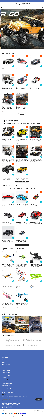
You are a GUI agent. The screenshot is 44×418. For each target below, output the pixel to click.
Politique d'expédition (6, 372)
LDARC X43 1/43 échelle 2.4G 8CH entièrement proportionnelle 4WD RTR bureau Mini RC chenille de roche (22, 140)
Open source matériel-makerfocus (8, 392)
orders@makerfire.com (27, 3)
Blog (2, 390)
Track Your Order (22, 4)
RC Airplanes (4, 355)
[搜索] (43, 7)
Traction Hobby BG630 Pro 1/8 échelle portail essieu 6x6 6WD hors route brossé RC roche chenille (8, 223)
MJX (30, 68)
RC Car (3, 354)
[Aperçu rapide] (13, 64)
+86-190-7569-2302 (17, 3)
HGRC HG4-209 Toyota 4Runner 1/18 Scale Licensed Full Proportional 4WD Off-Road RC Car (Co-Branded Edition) (8, 70)
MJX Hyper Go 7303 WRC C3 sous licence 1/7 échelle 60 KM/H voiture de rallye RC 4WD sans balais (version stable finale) (22, 89)
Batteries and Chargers (6, 361)
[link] (22, 29)
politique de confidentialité (7, 383)
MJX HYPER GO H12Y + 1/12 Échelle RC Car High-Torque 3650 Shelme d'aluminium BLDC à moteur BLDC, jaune (36, 140)
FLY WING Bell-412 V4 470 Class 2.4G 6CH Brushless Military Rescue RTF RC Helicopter (8, 265)
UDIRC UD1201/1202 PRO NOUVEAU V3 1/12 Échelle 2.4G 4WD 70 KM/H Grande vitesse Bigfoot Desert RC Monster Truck (8, 108)
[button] (2, 55)
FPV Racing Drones (5, 357)
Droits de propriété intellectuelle (8, 388)
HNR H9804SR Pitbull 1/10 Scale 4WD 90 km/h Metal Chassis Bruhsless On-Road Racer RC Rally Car (21, 70)
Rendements (4, 387)
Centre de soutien (5, 374)
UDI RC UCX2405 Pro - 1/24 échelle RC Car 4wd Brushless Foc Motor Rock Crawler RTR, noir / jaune (7, 140)
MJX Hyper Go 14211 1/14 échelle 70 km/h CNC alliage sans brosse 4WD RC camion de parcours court (36, 89)
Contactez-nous (5, 368)
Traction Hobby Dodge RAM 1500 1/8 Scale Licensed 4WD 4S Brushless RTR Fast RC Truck (8, 205)
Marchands (4, 377)
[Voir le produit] (27, 137)
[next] (42, 29)
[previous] (2, 29)
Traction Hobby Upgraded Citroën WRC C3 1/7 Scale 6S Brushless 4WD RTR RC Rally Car (36, 205)
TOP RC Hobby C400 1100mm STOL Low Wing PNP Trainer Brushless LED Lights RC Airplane (8, 284)
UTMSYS (3, 362)
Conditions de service (6, 385)
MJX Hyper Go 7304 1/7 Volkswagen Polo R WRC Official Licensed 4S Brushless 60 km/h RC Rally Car (36, 70)
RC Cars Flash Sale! (22, 1)
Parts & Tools (4, 359)
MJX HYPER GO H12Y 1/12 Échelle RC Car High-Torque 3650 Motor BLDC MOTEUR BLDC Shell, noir (22, 160)
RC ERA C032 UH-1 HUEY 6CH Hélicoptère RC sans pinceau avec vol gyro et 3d (7, 304)
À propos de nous (5, 381)
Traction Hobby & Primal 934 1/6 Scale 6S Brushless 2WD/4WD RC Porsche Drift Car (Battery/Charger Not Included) (22, 205)
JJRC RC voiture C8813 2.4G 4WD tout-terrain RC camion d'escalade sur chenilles (8, 178)
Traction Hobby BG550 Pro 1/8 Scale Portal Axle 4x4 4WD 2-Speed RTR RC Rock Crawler (7, 241)
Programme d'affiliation (6, 375)
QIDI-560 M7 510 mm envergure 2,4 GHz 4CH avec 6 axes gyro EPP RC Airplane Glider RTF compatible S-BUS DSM (22, 304)
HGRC (3, 68)
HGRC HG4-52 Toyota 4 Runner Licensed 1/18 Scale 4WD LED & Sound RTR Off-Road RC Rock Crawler (8, 89)
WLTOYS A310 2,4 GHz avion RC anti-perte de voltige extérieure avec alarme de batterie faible (36, 284)
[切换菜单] (1, 7)
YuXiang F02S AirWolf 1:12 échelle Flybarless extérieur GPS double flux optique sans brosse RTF (36, 265)
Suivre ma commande (6, 370)
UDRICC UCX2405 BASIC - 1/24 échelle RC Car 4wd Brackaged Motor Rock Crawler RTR (36, 160)
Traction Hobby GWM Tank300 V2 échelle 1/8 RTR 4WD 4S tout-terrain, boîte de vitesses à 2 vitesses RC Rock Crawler (36, 223)
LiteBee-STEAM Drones (6, 364)
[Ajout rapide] (13, 66)
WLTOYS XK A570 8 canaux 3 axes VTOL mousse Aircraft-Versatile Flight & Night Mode (21, 284)
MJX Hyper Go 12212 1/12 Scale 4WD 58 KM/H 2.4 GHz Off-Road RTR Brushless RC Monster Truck (22, 108)
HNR (16, 68)
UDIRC (3, 106)
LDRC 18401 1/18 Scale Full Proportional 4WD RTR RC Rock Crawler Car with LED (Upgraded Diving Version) (22, 178)
